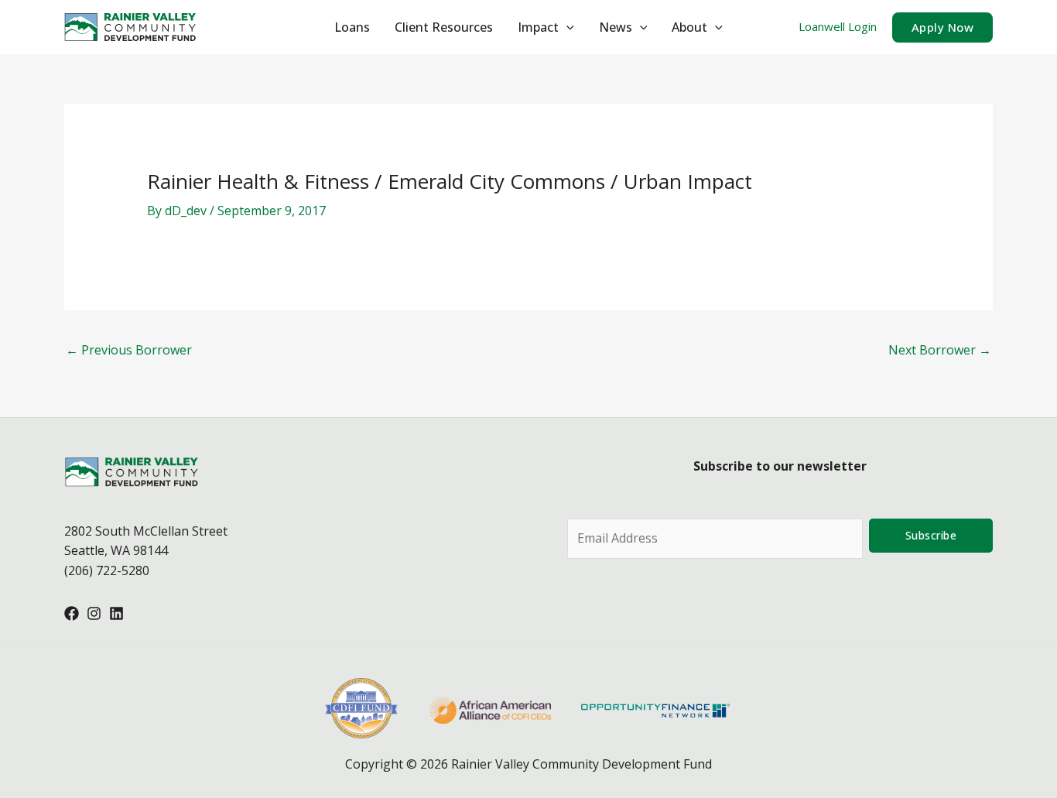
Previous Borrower (129, 349)
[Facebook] (71, 613)
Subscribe (931, 535)
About (689, 27)
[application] (566, 27)
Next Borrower (939, 349)
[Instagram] (94, 613)
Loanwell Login (838, 26)
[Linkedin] (116, 613)
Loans (352, 27)
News (615, 27)
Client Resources (444, 27)
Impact (538, 27)
